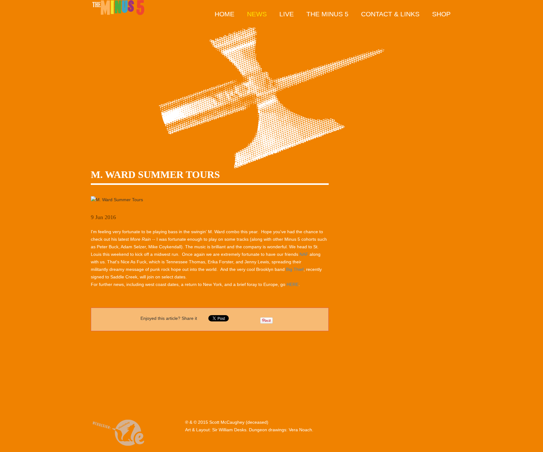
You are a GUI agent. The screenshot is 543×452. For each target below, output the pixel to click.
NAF (303, 254)
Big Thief (295, 269)
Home (224, 14)
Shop (441, 14)
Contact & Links (390, 14)
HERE (293, 284)
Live (286, 14)
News (257, 14)
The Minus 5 (327, 14)
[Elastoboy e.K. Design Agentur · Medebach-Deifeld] (118, 431)
